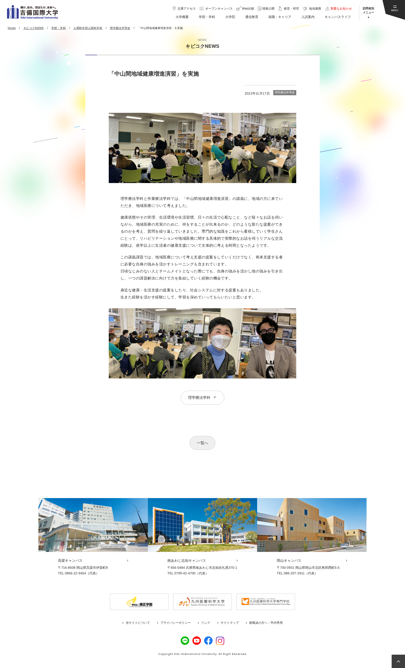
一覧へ (202, 443)
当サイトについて (138, 622)
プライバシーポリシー (175, 622)
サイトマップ (230, 622)
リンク (205, 622)
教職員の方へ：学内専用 (266, 622)
